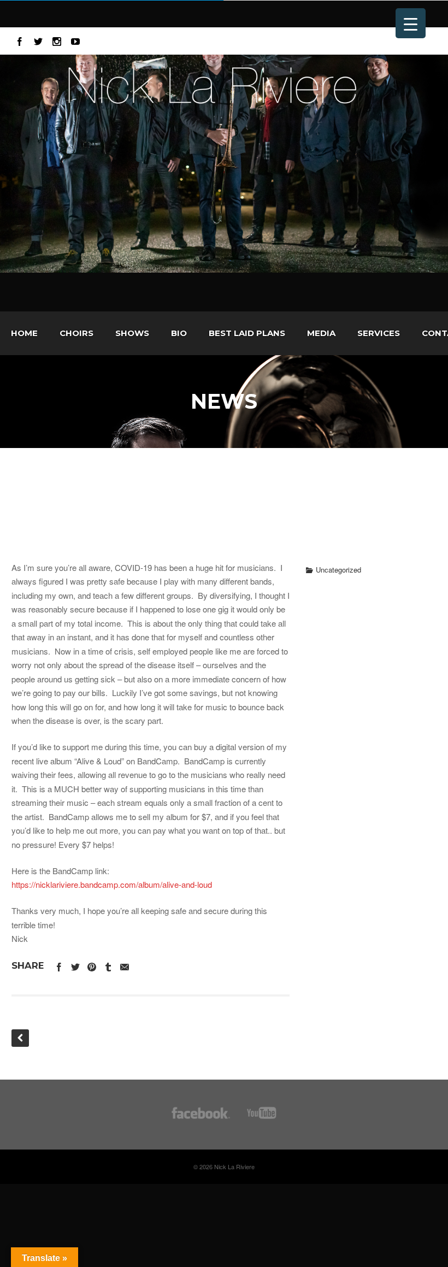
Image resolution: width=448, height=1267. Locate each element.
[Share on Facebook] (59, 965)
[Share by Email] (124, 965)
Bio (179, 333)
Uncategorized (338, 569)
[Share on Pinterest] (91, 965)
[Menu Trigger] (411, 23)
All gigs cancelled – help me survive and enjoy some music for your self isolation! (224, 498)
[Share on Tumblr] (108, 965)
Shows (132, 333)
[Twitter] (38, 39)
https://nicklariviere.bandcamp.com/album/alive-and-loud (111, 884)
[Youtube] (75, 39)
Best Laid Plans (247, 333)
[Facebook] (19, 39)
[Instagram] (57, 39)
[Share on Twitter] (75, 965)
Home (24, 333)
